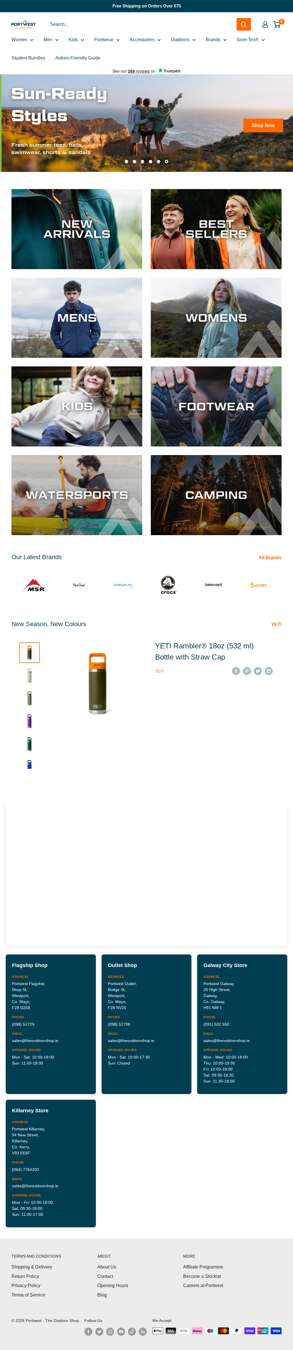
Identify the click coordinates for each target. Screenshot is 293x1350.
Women (19, 39)
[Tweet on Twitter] (258, 668)
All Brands (271, 555)
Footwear (103, 39)
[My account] (265, 24)
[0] (276, 24)
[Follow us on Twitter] (99, 1329)
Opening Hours (112, 1283)
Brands (213, 39)
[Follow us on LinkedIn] (143, 1329)
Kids (73, 39)
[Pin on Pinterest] (247, 668)
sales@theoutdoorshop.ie (35, 1038)
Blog (102, 1292)
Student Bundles (28, 57)
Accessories (142, 39)
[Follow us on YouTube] (121, 1329)
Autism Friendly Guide (77, 57)
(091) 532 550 (216, 1021)
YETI (277, 622)
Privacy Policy (25, 1283)
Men (47, 39)
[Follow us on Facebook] (88, 1329)
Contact (105, 1273)
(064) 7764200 (25, 1167)
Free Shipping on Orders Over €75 (146, 5)
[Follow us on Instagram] (110, 1329)
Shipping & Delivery (31, 1264)
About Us (106, 1264)
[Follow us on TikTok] (132, 1329)
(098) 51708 (119, 1021)
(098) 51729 (23, 1021)
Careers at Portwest (203, 1283)
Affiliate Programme (203, 1264)
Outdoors (180, 39)
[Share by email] (269, 668)
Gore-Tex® (248, 39)
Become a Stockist (202, 1273)
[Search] (244, 24)
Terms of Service (28, 1292)
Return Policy (25, 1273)
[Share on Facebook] (236, 668)
